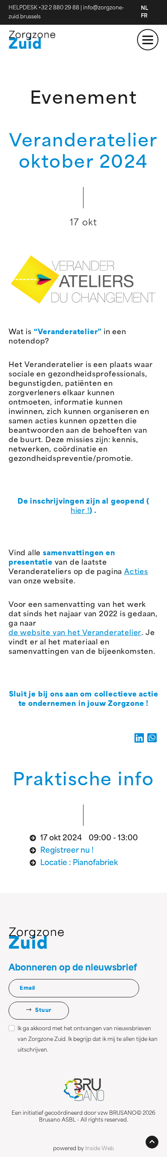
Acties (136, 572)
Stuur (43, 1010)
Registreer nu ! (67, 850)
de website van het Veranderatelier (75, 633)
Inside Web (99, 1148)
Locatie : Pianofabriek (79, 863)
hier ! (80, 511)
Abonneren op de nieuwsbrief (73, 968)
